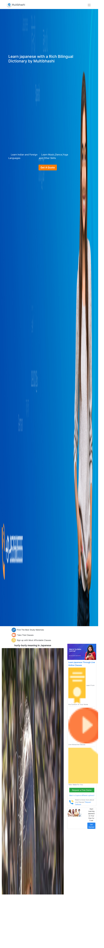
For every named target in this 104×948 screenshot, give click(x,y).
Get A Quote (48, 167)
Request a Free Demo (82, 790)
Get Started (91, 825)
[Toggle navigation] (89, 5)
